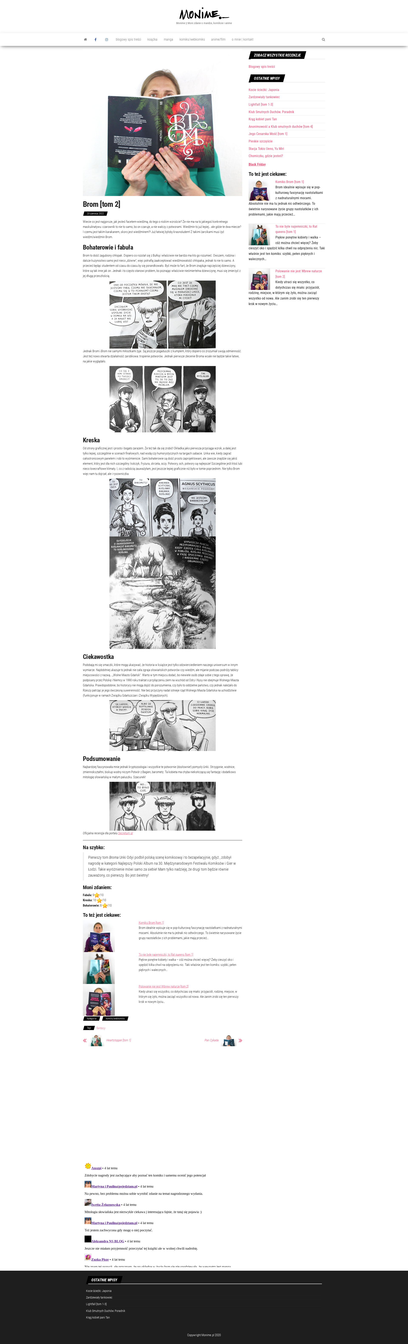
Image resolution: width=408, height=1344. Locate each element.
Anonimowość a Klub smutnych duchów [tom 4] (281, 127)
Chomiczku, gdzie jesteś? (266, 156)
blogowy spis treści (128, 39)
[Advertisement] (287, 342)
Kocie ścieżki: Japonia (264, 90)
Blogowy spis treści (262, 67)
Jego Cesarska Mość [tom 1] (268, 134)
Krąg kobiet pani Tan (263, 119)
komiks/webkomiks (192, 39)
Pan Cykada (212, 1040)
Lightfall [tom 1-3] (261, 104)
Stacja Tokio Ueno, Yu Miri (266, 149)
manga (168, 39)
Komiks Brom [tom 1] (151, 923)
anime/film (218, 39)
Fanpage (96, 39)
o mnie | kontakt (243, 39)
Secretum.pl (125, 833)
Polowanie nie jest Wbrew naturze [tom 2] (163, 986)
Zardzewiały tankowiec (264, 97)
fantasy (100, 1028)
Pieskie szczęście (261, 141)
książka (152, 39)
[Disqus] (162, 1103)
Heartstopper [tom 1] (118, 1040)
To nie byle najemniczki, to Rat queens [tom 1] (166, 955)
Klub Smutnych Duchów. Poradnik (271, 112)
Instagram (107, 39)
